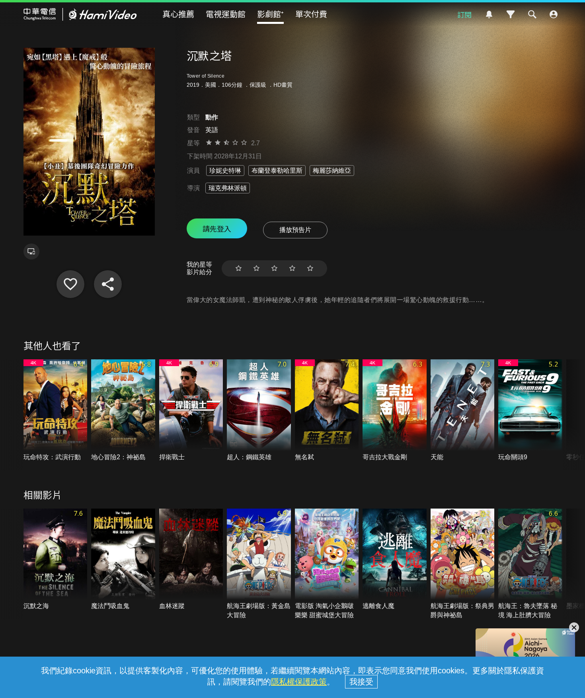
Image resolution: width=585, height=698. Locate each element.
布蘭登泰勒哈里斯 (277, 170)
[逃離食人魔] (395, 560)
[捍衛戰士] (191, 410)
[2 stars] (256, 268)
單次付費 (311, 13)
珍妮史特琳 (225, 170)
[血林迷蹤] (191, 560)
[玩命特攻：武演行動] (55, 410)
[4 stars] (292, 268)
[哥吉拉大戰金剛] (395, 410)
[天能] (463, 410)
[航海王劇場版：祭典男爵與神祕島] (463, 564)
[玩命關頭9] (530, 410)
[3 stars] (274, 268)
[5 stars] (310, 268)
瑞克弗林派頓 (228, 188)
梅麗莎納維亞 (332, 170)
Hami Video (80, 14)
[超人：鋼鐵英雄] (259, 410)
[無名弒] (327, 410)
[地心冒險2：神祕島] (123, 410)
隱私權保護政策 (299, 681)
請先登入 (217, 228)
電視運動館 (226, 13)
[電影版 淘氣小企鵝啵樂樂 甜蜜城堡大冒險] (327, 564)
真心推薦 (178, 13)
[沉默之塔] (70, 284)
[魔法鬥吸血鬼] (123, 560)
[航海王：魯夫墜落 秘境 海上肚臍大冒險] (530, 564)
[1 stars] (239, 268)
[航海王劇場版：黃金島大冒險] (259, 564)
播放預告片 (295, 229)
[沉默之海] (55, 560)
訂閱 (464, 14)
